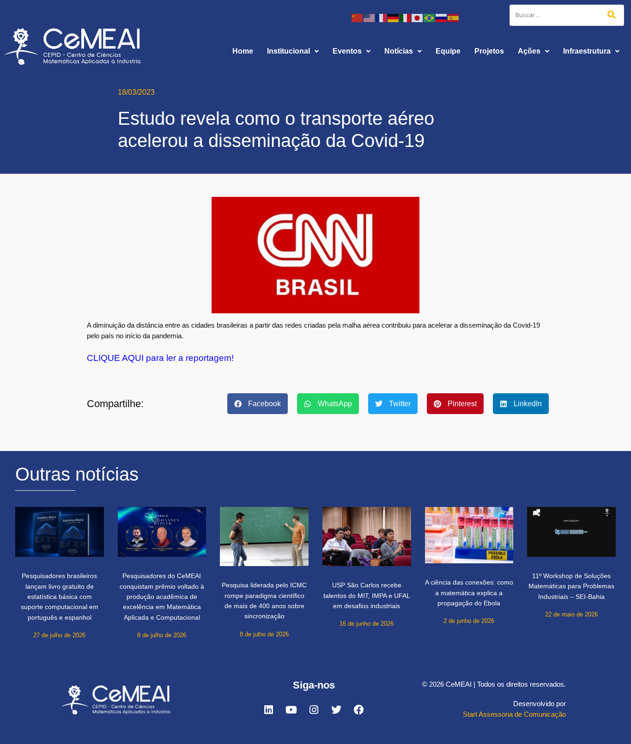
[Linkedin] (268, 710)
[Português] (430, 17)
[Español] (454, 17)
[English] (370, 17)
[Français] (382, 17)
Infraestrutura (587, 51)
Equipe (448, 51)
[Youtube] (291, 710)
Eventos (347, 51)
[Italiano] (406, 17)
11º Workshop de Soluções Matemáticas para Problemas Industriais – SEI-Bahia (571, 586)
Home (242, 51)
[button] (293, 51)
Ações (529, 51)
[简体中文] (358, 17)
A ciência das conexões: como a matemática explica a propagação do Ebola (469, 593)
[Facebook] (359, 710)
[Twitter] (336, 710)
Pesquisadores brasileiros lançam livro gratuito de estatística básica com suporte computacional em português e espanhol (59, 596)
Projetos (489, 51)
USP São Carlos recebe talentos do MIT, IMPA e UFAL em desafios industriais (366, 595)
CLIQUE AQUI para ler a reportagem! (160, 358)
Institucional (288, 51)
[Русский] (442, 17)
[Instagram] (313, 710)
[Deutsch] (394, 17)
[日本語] (418, 17)
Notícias (398, 51)
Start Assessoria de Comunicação (514, 714)
